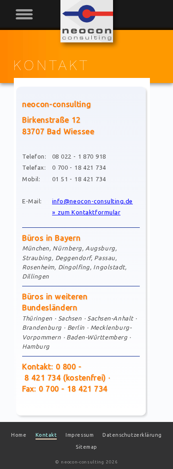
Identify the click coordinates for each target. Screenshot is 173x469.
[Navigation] (27, 17)
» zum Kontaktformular (86, 212)
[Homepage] (86, 40)
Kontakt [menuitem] (46, 435)
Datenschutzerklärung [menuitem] (132, 435)
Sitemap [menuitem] (86, 447)
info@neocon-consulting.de (92, 201)
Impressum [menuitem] (80, 435)
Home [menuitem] (18, 435)
